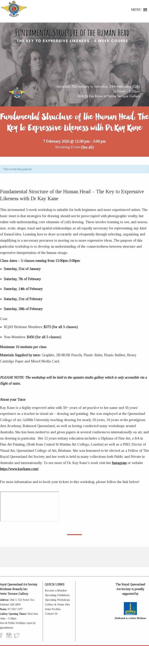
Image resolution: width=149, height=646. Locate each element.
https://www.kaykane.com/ (19, 469)
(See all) (87, 147)
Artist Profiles (53, 609)
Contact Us (51, 613)
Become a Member (56, 590)
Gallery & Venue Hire (57, 604)
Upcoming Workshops (57, 599)
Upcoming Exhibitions (57, 595)
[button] (136, 9)
